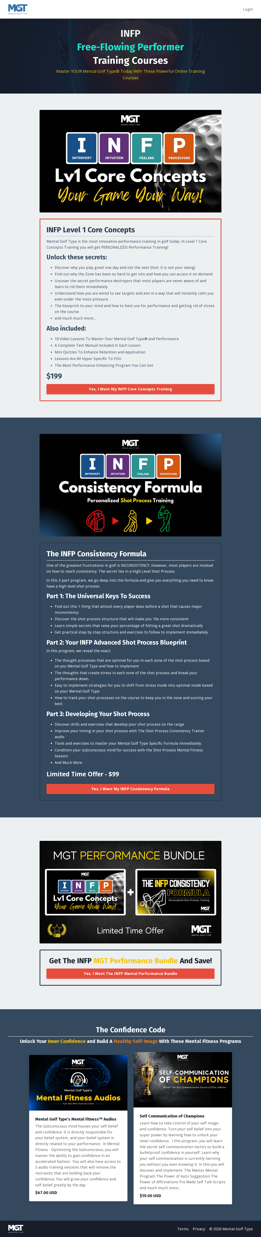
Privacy (199, 1228)
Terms (183, 1228)
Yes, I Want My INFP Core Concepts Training (130, 389)
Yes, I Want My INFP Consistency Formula (130, 788)
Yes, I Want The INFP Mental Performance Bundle (130, 973)
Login (248, 9)
